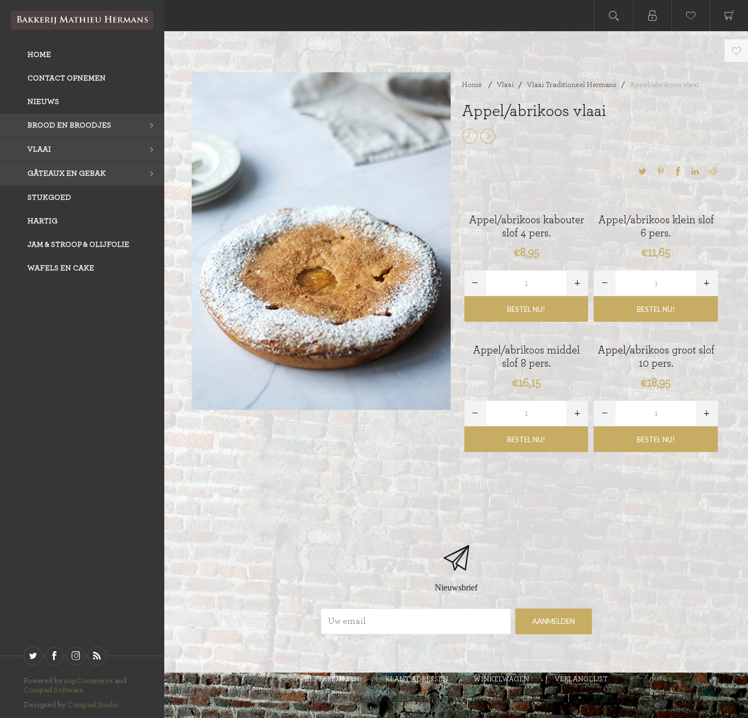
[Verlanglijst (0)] (690, 15)
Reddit (713, 171)
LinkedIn (695, 171)
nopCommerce (88, 681)
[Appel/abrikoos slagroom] (469, 136)
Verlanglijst (581, 679)
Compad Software (53, 690)
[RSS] (97, 656)
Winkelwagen (501, 679)
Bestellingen (331, 679)
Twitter (642, 171)
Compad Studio (93, 705)
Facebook (677, 171)
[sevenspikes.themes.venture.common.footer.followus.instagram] (75, 656)
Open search (614, 15)
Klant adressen (416, 679)
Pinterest (660, 171)
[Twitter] (33, 656)
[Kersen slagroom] (488, 136)
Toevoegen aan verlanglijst (736, 50)
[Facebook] (54, 656)
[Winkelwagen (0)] (729, 15)
